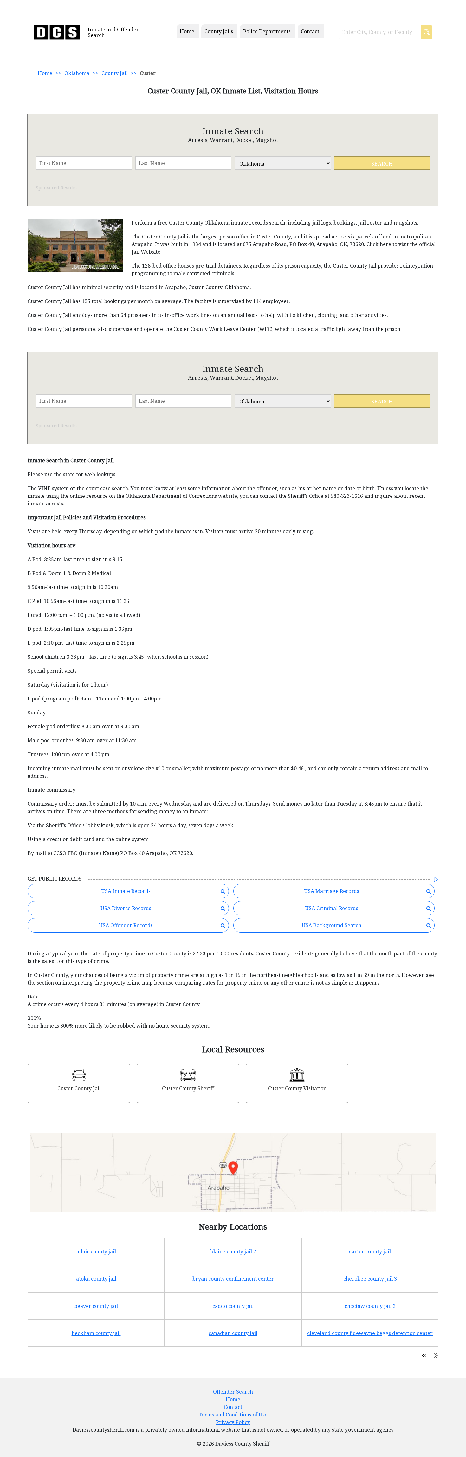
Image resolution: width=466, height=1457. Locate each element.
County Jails (218, 31)
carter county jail (370, 1251)
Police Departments (267, 31)
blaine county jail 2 (233, 1251)
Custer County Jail (79, 1088)
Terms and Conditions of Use (233, 1414)
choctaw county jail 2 (370, 1305)
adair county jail (96, 1251)
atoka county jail (96, 1278)
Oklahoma (76, 73)
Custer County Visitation (297, 1088)
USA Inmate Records (126, 891)
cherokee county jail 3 (370, 1278)
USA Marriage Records (331, 891)
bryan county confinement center (233, 1278)
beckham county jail (96, 1333)
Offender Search (233, 1391)
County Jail (114, 73)
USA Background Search (331, 925)
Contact (310, 31)
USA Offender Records (126, 925)
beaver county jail (96, 1305)
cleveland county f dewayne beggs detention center (370, 1333)
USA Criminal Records (331, 908)
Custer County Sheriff (188, 1088)
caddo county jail (233, 1305)
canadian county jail (233, 1333)
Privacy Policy (233, 1422)
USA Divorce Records (125, 908)
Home (187, 31)
